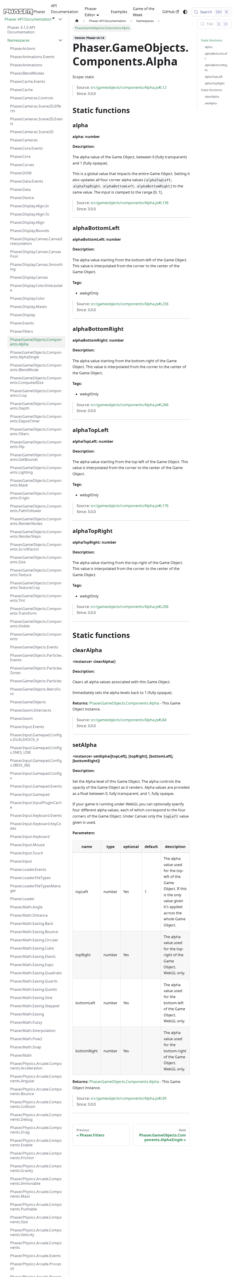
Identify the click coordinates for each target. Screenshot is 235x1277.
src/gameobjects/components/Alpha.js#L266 (129, 404)
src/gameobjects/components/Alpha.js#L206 (129, 606)
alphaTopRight (215, 83)
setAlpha (211, 103)
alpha (208, 47)
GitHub (168, 11)
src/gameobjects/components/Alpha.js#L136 (129, 202)
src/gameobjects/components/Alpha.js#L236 (129, 303)
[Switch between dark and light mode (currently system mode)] (185, 12)
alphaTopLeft (214, 77)
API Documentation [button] (64, 8)
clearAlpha (212, 96)
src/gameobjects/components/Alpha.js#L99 (128, 1098)
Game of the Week (143, 11)
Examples (119, 11)
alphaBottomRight (216, 67)
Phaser (39, 11)
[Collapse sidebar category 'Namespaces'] (60, 40)
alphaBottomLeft (216, 55)
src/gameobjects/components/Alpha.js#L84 (128, 719)
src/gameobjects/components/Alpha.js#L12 (128, 87)
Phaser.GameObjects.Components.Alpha (124, 703)
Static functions (211, 40)
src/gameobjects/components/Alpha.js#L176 (129, 505)
